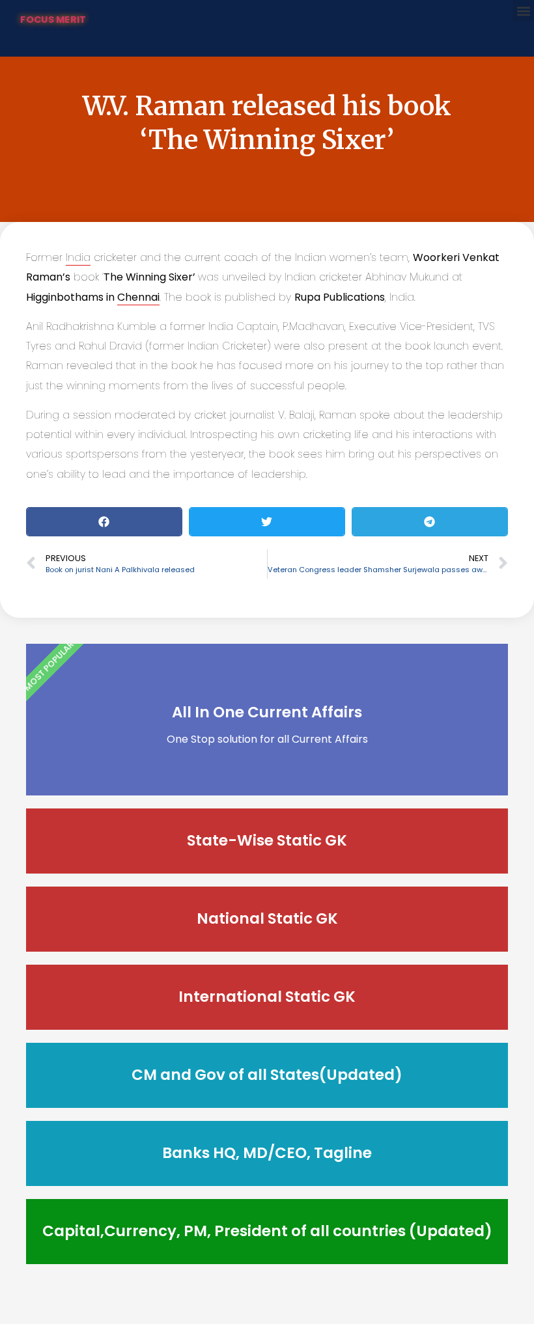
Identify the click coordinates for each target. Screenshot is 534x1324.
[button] (523, 10)
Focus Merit (53, 19)
